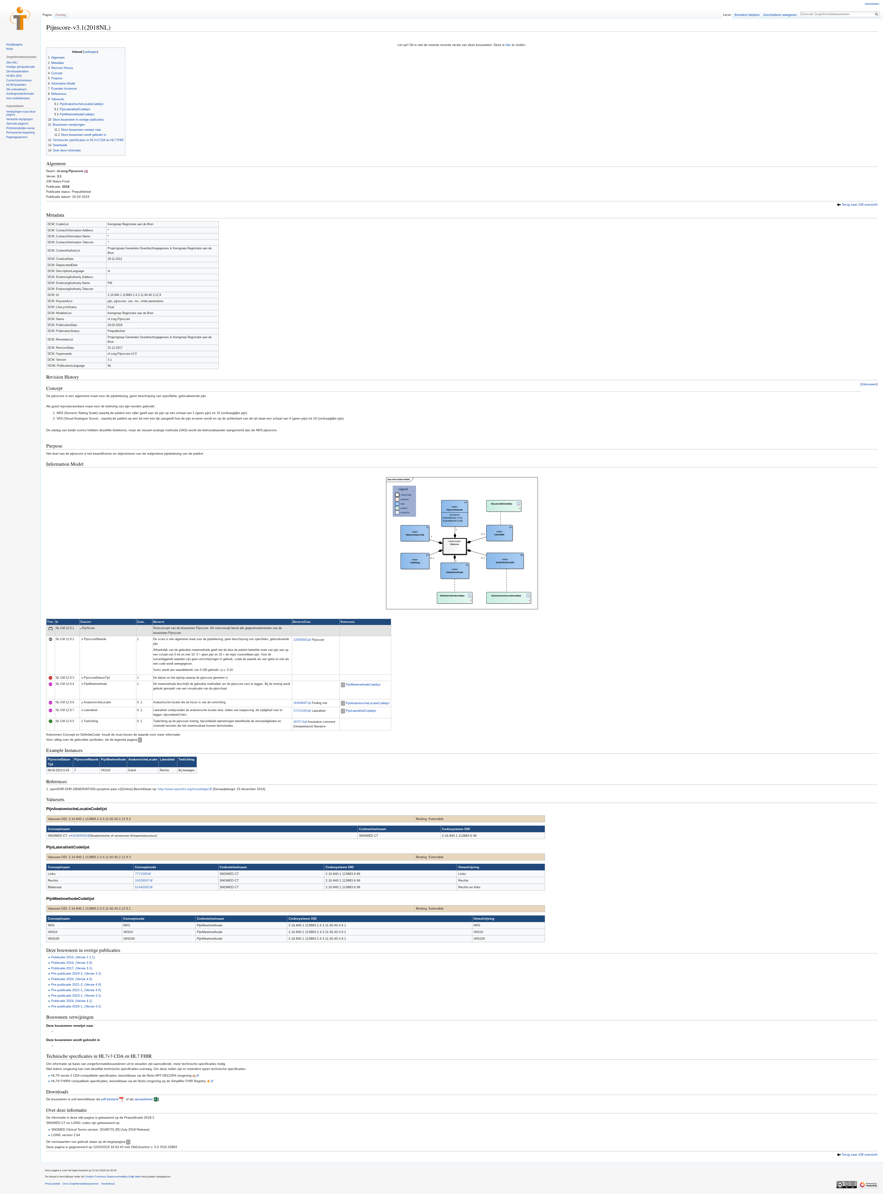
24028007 (142, 880)
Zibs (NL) (12, 62)
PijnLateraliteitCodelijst (361, 710)
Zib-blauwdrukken (17, 71)
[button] (868, 384)
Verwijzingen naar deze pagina (21, 113)
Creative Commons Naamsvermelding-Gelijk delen (113, 1176)
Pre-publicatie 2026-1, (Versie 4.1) (76, 1006)
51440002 (142, 887)
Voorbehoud (108, 1183)
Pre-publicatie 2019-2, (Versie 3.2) (76, 973)
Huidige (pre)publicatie (20, 66)
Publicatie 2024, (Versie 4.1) (71, 1001)
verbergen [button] (90, 52)
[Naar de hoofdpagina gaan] (20, 18)
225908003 (300, 639)
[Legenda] (140, 739)
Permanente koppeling (20, 132)
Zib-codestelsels (16, 89)
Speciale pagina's (17, 123)
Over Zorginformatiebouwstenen (81, 1183)
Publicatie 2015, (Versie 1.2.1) (73, 957)
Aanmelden (872, 4)
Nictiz (9, 49)
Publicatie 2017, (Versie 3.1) (71, 968)
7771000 (141, 874)
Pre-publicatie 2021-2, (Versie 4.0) (76, 984)
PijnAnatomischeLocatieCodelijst (368, 703)
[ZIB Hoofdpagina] (128, 1141)
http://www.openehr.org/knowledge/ (183, 789)
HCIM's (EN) (14, 75)
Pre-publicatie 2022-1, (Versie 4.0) (76, 990)
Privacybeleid (52, 1183)
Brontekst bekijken (747, 15)
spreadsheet (144, 1099)
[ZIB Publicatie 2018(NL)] (839, 204)
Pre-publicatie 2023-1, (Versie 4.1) (76, 995)
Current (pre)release (19, 80)
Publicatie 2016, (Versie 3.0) (71, 962)
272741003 (300, 710)
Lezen (727, 15)
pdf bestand (109, 1099)
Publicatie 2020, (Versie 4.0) (71, 979)
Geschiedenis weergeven (780, 15)
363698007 (300, 703)
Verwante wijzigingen (19, 119)
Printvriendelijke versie (20, 128)
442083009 (78, 835)
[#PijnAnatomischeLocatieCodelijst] (343, 703)
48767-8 (298, 721)
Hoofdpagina (14, 44)
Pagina (47, 15)
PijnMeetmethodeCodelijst (363, 684)
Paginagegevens (17, 137)
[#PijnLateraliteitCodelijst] (343, 710)
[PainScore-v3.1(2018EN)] (86, 171)
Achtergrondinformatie (20, 93)
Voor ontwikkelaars (18, 98)
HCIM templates (16, 84)
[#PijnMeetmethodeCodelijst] (343, 684)
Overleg (60, 15)
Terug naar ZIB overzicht (859, 204)
